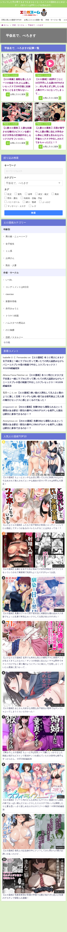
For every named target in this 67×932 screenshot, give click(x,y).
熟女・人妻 (11, 265)
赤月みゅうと (12, 308)
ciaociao (10, 294)
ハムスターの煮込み (15, 323)
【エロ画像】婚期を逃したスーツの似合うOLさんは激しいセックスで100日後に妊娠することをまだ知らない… (17, 84)
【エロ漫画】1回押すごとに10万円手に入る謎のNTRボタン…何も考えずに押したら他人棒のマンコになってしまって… (49, 86)
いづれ (9, 280)
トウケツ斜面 (12, 316)
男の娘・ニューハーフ (16, 236)
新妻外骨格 (11, 301)
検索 (33, 213)
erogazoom (8, 407)
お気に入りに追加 (19, 94)
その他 (6, 342)
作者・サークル (11, 273)
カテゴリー (10, 177)
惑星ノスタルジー (14, 337)
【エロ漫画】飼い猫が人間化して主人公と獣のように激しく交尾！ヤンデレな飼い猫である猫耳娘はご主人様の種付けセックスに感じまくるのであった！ (33, 396)
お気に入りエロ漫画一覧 (33, 20)
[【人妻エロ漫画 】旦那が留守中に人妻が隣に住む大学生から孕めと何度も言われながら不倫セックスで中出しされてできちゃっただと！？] (50, 112)
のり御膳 (10, 330)
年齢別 (6, 229)
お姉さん (10, 258)
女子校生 (10, 244)
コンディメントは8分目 (17, 287)
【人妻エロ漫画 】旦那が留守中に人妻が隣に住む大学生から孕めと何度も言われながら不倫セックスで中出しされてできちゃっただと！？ (49, 135)
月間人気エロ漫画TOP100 (11, 20)
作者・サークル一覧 (53, 20)
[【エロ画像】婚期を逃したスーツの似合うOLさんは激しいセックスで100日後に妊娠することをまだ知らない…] (17, 63)
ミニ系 (9, 251)
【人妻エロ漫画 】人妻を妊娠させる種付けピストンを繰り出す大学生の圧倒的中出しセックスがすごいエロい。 (17, 133)
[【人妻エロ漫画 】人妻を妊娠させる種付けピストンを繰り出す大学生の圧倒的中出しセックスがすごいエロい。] (17, 112)
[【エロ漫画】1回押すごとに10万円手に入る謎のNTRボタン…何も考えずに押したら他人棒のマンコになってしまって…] (50, 63)
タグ (6, 189)
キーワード (10, 165)
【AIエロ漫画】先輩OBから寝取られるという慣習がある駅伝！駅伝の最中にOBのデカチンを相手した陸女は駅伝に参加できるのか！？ (33, 410)
